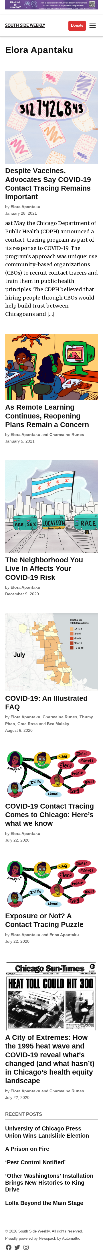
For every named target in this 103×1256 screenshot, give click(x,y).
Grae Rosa (27, 723)
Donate (77, 26)
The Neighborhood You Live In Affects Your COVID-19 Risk (44, 568)
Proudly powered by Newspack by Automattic (42, 1239)
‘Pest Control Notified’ (35, 1162)
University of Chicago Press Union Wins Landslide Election (47, 1131)
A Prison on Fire (27, 1149)
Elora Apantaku (25, 206)
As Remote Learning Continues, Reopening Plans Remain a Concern (47, 415)
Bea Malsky (58, 723)
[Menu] (93, 25)
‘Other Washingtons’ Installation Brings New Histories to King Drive (49, 1183)
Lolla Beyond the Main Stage (44, 1203)
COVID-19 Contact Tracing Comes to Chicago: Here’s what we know (49, 814)
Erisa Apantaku (64, 934)
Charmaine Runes (66, 434)
